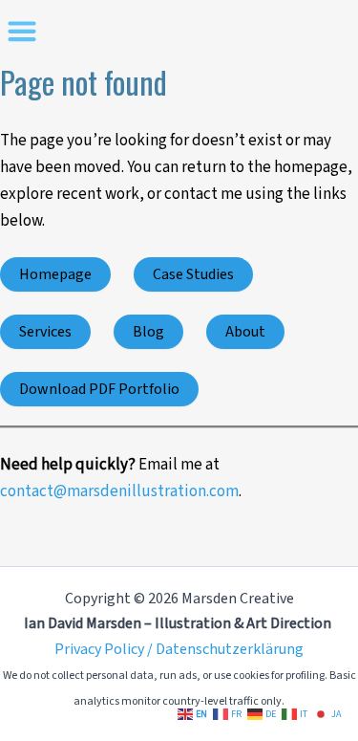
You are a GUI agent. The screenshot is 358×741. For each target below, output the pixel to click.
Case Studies (193, 274)
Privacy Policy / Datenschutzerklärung (179, 649)
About (245, 331)
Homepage (55, 274)
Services (45, 331)
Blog (148, 331)
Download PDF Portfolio (99, 389)
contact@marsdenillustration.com (119, 491)
